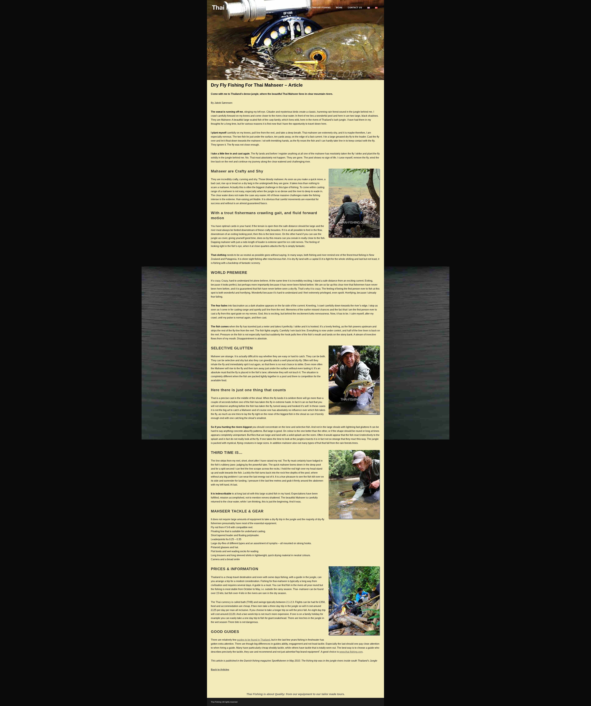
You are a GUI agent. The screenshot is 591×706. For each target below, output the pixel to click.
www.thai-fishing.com (351, 651)
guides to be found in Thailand (253, 639)
